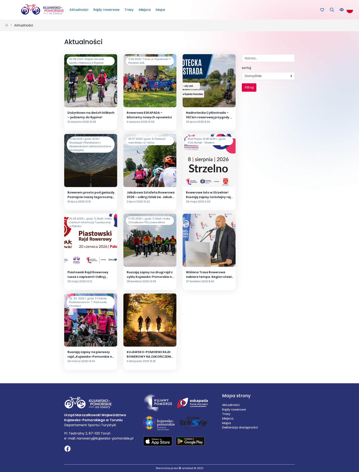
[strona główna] (6, 25)
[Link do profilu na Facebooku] (67, 449)
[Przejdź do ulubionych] (322, 10)
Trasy (129, 9)
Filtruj (249, 87)
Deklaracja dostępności (240, 427)
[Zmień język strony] (350, 9)
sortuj (246, 67)
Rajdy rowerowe (106, 9)
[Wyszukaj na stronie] (332, 10)
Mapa (160, 9)
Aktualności (78, 9)
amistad (187, 468)
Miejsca (145, 9)
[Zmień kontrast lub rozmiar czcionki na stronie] (342, 10)
